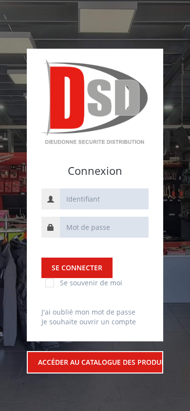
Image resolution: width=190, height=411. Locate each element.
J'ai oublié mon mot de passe (88, 312)
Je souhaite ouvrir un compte (88, 321)
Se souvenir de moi (91, 282)
